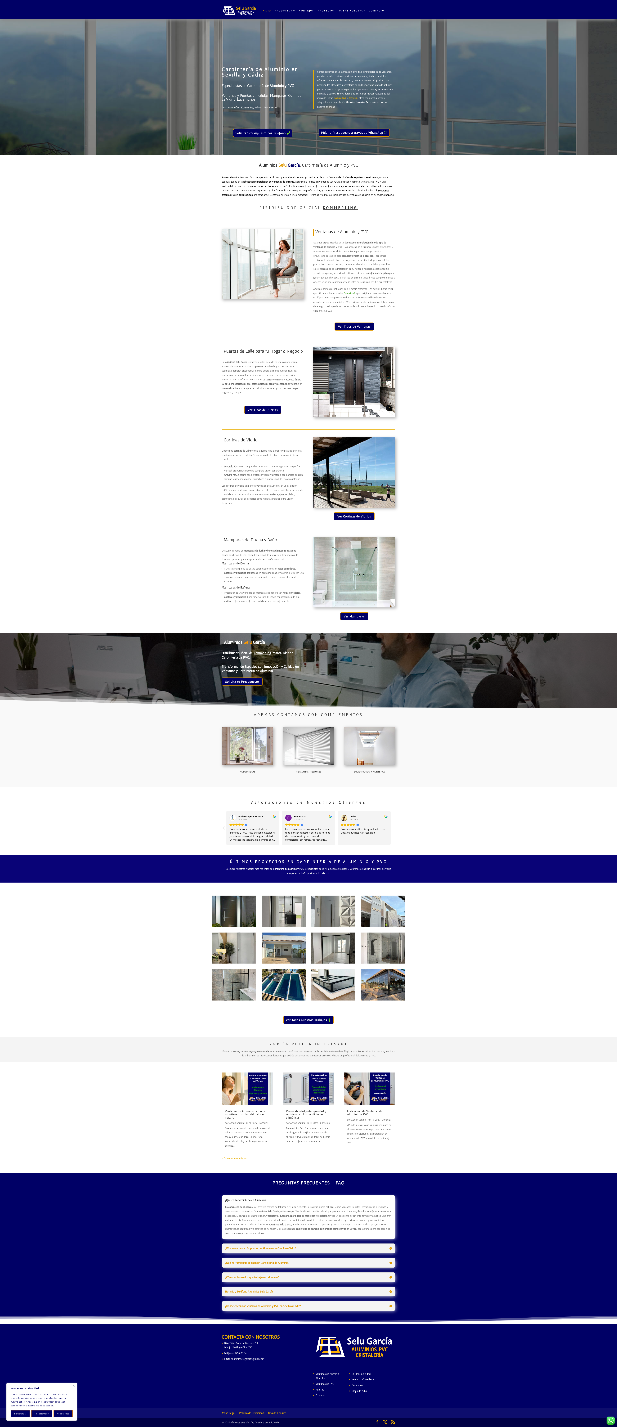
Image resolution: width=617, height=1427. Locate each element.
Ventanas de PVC (325, 1383)
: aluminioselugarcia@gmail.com (244, 1358)
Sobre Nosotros (352, 10)
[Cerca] (74, 1386)
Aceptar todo (63, 1413)
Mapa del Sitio (359, 1390)
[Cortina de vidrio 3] (383, 999)
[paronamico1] (284, 962)
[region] (41, 1402)
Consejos (263, 1122)
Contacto (376, 10)
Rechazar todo (42, 1413)
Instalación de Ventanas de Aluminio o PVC (364, 1112)
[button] (393, 829)
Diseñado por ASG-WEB (267, 1422)
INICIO (266, 10)
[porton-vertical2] (333, 925)
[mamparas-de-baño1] (234, 999)
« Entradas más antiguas (234, 1158)
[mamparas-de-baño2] (333, 962)
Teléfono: (229, 1353)
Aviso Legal (228, 1413)
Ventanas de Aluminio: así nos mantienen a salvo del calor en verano (245, 1114)
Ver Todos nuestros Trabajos (306, 1020)
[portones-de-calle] (234, 925)
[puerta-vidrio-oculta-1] (284, 925)
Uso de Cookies (277, 1413)
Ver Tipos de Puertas (263, 410)
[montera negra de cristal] (333, 999)
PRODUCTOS (283, 10)
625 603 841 (241, 1353)
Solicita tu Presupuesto (242, 681)
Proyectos (326, 10)
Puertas (320, 1389)
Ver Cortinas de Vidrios (354, 516)
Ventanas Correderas (363, 1379)
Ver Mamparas (354, 616)
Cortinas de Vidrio (361, 1373)
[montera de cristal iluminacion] (284, 999)
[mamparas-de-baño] (383, 962)
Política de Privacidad (251, 1413)
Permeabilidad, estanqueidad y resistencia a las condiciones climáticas (306, 1114)
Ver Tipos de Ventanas (354, 326)
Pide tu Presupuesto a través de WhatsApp (352, 132)
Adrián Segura (236, 1122)
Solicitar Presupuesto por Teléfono (261, 133)
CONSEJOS (306, 10)
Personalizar (20, 1413)
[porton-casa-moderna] (234, 962)
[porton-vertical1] (383, 925)
